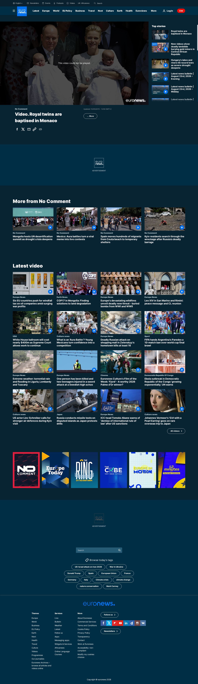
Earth (119, 10)
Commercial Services (87, 622)
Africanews (59, 648)
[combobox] (108, 3)
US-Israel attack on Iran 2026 (88, 567)
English (18, 3)
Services (58, 613)
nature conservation (89, 586)
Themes (35, 613)
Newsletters (109, 631)
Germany (72, 580)
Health (129, 10)
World (56, 10)
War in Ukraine (116, 567)
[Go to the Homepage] (22, 11)
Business (80, 10)
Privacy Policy (84, 633)
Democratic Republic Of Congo (159, 375)
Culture (110, 10)
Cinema (104, 375)
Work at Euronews (85, 644)
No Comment (19, 233)
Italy (86, 580)
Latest (36, 10)
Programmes (37, 655)
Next (100, 10)
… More (90, 116)
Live (181, 11)
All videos (175, 431)
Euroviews (141, 10)
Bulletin (58, 622)
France (127, 573)
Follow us (59, 633)
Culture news (63, 336)
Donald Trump (74, 573)
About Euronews (85, 618)
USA (15, 336)
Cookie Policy (83, 629)
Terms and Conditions (87, 625)
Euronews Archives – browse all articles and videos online (41, 665)
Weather (58, 625)
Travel (91, 10)
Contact (81, 640)
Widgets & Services (63, 644)
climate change (123, 580)
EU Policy (67, 10)
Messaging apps (62, 640)
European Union (108, 573)
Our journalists (38, 659)
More (80, 613)
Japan (59, 414)
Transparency (84, 636)
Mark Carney (112, 586)
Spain (91, 573)
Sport (147, 336)
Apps (57, 636)
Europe (46, 10)
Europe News (19, 297)
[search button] (95, 3)
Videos (35, 651)
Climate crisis (102, 580)
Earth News (62, 297)
